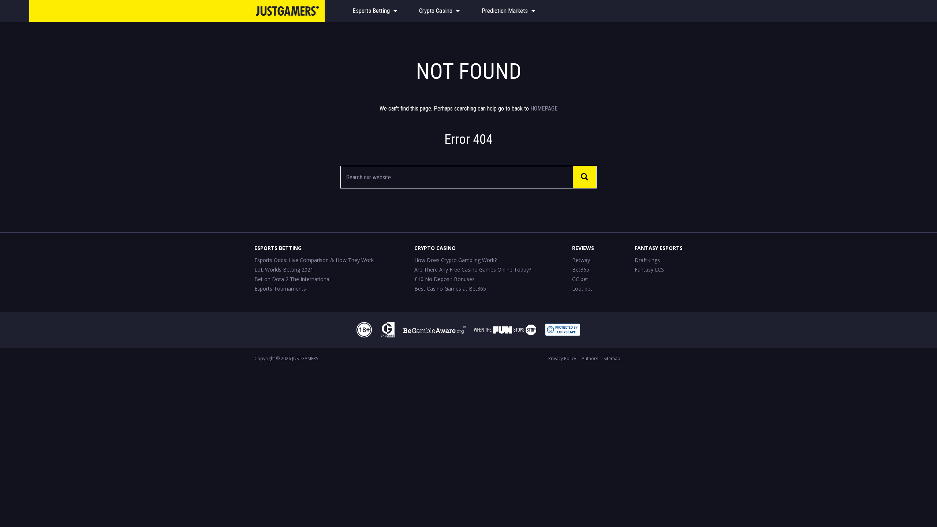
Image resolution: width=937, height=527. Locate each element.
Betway (581, 260)
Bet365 (580, 269)
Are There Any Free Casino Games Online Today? (472, 269)
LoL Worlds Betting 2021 (283, 269)
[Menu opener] (395, 11)
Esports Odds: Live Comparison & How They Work (314, 260)
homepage (543, 108)
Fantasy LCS (649, 269)
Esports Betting (371, 10)
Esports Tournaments (280, 288)
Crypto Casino (435, 10)
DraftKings (647, 260)
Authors (590, 358)
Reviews (583, 247)
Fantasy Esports (659, 247)
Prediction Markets (505, 10)
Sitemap (612, 358)
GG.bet (580, 279)
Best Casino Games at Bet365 (450, 288)
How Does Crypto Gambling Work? (455, 260)
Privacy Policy (562, 358)
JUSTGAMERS (305, 358)
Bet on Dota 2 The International (292, 279)
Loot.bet (582, 288)
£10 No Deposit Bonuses (444, 279)
